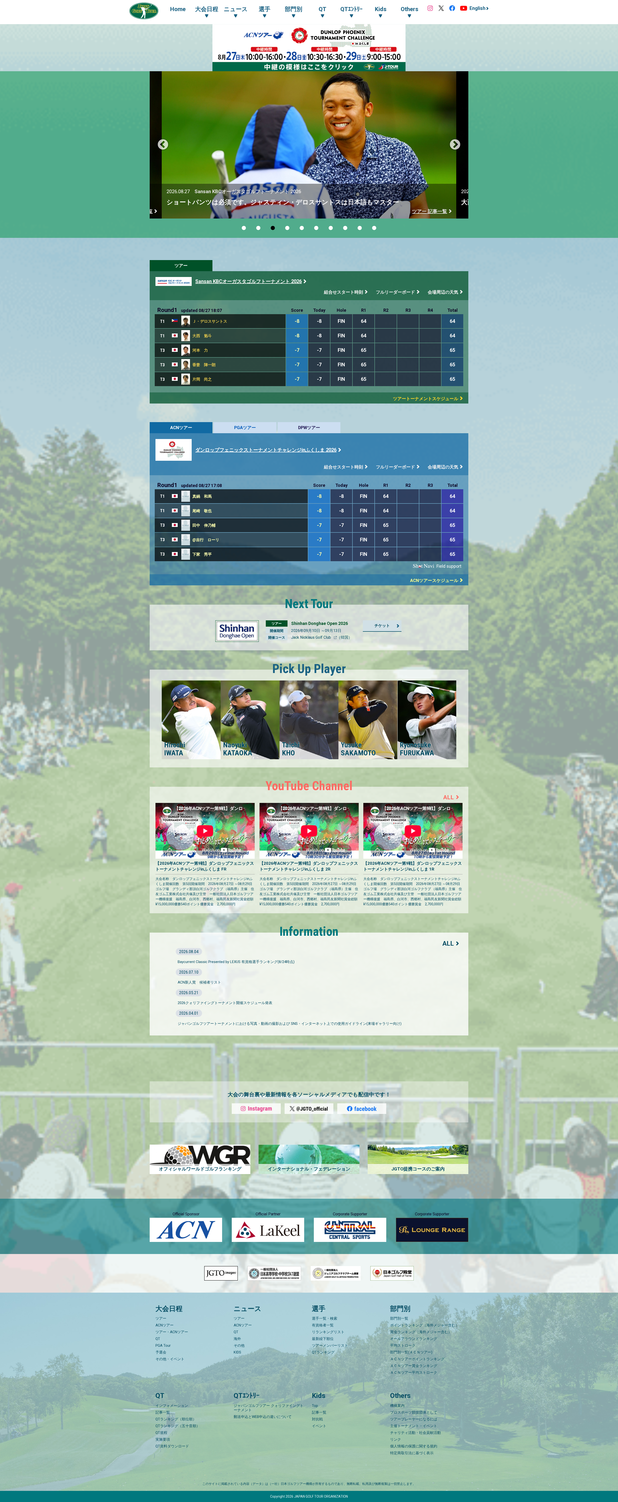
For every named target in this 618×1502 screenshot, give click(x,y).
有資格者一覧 (323, 1325)
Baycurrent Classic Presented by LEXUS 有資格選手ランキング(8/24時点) (236, 962)
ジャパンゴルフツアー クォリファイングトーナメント (268, 1407)
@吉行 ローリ (205, 540)
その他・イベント (169, 1359)
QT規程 (161, 1433)
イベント (319, 1426)
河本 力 (200, 350)
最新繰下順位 (323, 1339)
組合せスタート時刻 (343, 292)
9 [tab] (359, 228)
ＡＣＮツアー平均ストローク (413, 1372)
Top (315, 1405)
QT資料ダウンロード (172, 1446)
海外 (237, 1339)
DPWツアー (309, 427)
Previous (163, 145)
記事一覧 (162, 1412)
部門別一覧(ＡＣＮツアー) (411, 1352)
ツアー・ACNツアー (171, 1332)
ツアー (181, 265)
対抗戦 (317, 1419)
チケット (382, 625)
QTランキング (323, 1352)
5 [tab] (301, 228)
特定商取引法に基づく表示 (412, 1453)
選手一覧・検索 (324, 1318)
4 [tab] (287, 228)
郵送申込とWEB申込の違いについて (263, 1417)
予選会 (160, 1352)
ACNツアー (181, 427)
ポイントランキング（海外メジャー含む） (424, 1325)
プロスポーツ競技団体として (413, 1412)
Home (178, 9)
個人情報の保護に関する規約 (413, 1446)
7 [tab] (330, 228)
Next (455, 145)
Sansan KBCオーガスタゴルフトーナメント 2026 (248, 281)
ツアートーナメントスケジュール (425, 398)
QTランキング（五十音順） (177, 1426)
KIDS (237, 1352)
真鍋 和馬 (202, 496)
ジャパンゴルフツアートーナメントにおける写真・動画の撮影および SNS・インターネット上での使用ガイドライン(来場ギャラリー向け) (289, 1023)
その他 (239, 1345)
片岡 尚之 (202, 379)
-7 (297, 350)
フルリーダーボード (395, 292)
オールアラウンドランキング (413, 1339)
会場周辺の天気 (443, 292)
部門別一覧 (399, 1318)
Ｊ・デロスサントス (209, 321)
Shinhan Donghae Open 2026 (319, 623)
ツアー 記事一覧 (429, 211)
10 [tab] (374, 228)
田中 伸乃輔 (204, 525)
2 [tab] (258, 228)
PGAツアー (245, 427)
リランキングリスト (328, 1332)
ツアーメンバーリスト (330, 1345)
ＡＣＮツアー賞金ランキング (413, 1366)
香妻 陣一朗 (204, 364)
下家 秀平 (202, 554)
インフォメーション (171, 1405)
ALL (448, 797)
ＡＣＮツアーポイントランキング (417, 1359)
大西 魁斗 (202, 335)
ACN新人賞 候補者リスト (199, 982)
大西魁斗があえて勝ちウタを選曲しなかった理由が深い (247, 202)
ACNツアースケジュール (434, 580)
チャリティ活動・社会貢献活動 (415, 1433)
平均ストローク (402, 1345)
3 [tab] (272, 228)
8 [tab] (345, 228)
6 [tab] (316, 228)
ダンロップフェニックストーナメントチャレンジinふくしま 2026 (266, 450)
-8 (297, 321)
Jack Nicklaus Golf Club (311, 637)
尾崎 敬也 (202, 511)
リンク (395, 1439)
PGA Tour (163, 1345)
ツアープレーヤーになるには (413, 1419)
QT (157, 1339)
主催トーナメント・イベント (413, 1426)
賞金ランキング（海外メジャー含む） (421, 1332)
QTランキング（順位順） (175, 1419)
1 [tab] (243, 228)
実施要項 (162, 1439)
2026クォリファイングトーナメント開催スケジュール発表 (225, 1003)
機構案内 (397, 1405)
